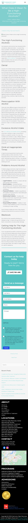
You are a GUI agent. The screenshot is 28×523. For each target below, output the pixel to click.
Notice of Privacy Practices (8, 519)
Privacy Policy (22, 518)
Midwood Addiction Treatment (10, 424)
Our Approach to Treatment (9, 413)
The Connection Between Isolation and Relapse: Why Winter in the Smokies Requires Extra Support (13, 380)
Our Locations (5, 410)
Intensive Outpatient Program (10, 473)
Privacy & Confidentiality (8, 487)
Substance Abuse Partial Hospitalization (13, 471)
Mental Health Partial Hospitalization (12, 476)
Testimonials (5, 411)
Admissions (5, 482)
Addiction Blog (6, 30)
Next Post (14, 357)
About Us (4, 405)
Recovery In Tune (6, 436)
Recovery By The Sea (7, 422)
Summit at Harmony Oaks (9, 429)
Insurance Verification (7, 484)
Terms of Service (23, 519)
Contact (3, 489)
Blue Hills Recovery (7, 434)
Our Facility (4, 406)
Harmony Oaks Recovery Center (11, 421)
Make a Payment (6, 485)
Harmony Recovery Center (9, 426)
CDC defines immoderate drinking (12, 131)
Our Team (4, 408)
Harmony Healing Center (9, 432)
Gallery (3, 415)
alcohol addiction (11, 58)
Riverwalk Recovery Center (9, 431)
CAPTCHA (5, 323)
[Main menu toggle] (25, 2)
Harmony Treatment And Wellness (12, 427)
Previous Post (14, 353)
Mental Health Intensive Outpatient (12, 475)
